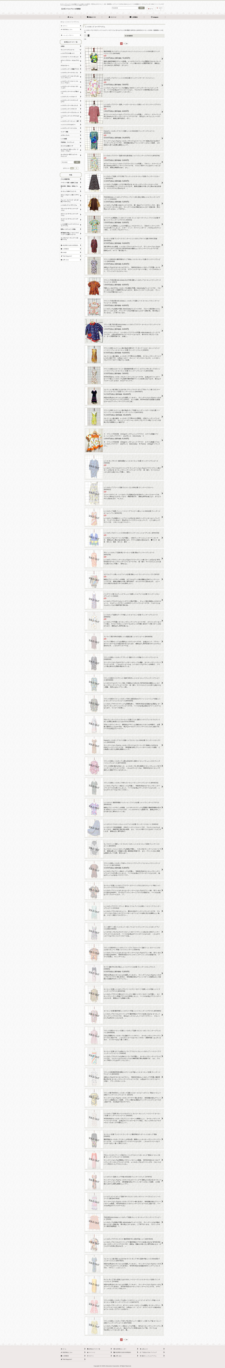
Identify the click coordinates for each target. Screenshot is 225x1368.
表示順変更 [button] (129, 35)
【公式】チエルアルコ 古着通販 (71, 9)
